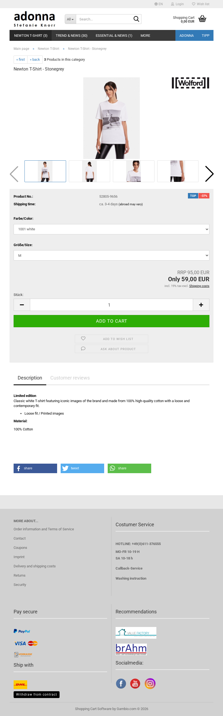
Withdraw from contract (36, 694)
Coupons (20, 548)
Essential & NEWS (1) (114, 35)
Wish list (202, 4)
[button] (158, 4)
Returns (20, 575)
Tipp (205, 35)
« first (20, 59)
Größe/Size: (23, 245)
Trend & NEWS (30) (72, 35)
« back (35, 59)
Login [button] (179, 4)
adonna (186, 35)
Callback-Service (129, 568)
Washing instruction (131, 578)
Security (20, 585)
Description (30, 378)
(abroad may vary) (131, 204)
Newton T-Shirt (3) (31, 35)
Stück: (18, 295)
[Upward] (208, 707)
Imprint (19, 557)
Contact (20, 538)
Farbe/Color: (23, 218)
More (145, 35)
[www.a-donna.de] (35, 19)
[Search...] (136, 19)
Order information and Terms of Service (44, 529)
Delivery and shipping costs (35, 566)
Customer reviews (70, 378)
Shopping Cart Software (93, 709)
